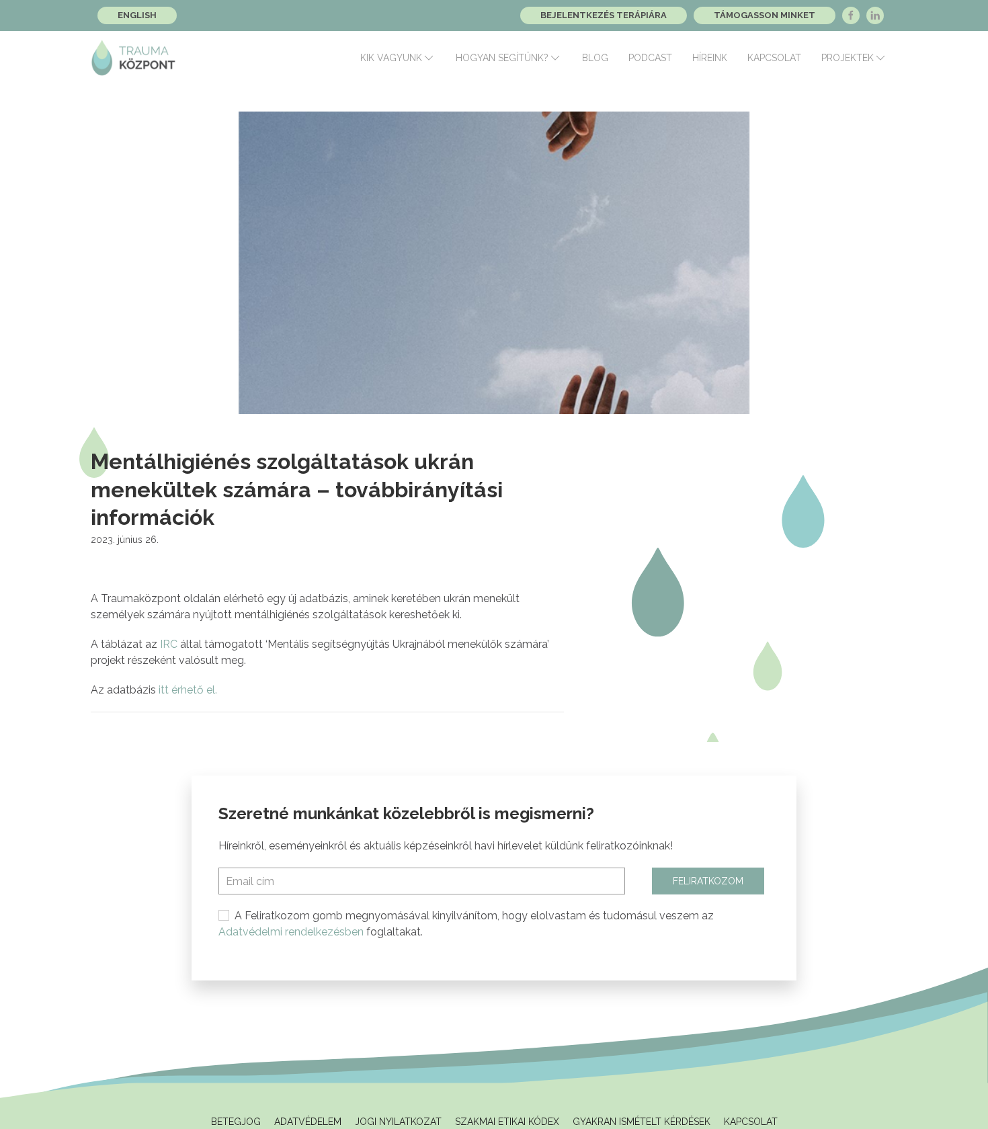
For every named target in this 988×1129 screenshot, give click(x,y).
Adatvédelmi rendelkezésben (291, 931)
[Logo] (133, 58)
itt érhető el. (188, 689)
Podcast (650, 57)
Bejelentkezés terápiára (603, 15)
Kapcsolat (774, 57)
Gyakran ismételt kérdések (641, 1121)
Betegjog (236, 1121)
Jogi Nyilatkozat (398, 1121)
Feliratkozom (708, 881)
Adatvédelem (307, 1121)
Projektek (847, 57)
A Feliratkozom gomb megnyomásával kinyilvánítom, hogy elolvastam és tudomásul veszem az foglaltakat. (466, 923)
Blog (595, 57)
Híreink (709, 57)
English (137, 15)
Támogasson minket (764, 15)
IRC (168, 644)
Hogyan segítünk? (502, 57)
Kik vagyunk (391, 57)
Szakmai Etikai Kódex (507, 1121)
